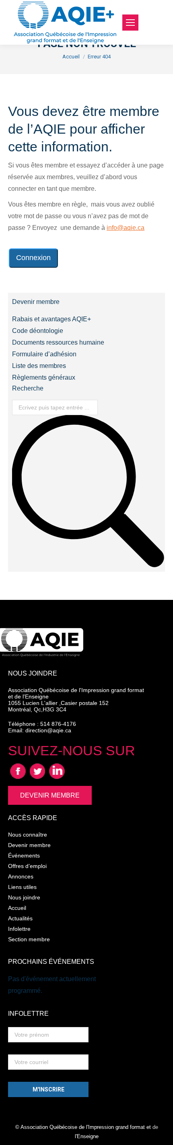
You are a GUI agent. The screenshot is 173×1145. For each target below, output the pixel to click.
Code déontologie (37, 330)
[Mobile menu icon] (130, 22)
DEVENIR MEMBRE (50, 795)
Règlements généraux (43, 377)
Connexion (33, 258)
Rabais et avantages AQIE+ (51, 319)
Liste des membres (39, 365)
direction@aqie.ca (48, 730)
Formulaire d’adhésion (44, 354)
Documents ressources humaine (58, 342)
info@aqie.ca (125, 227)
